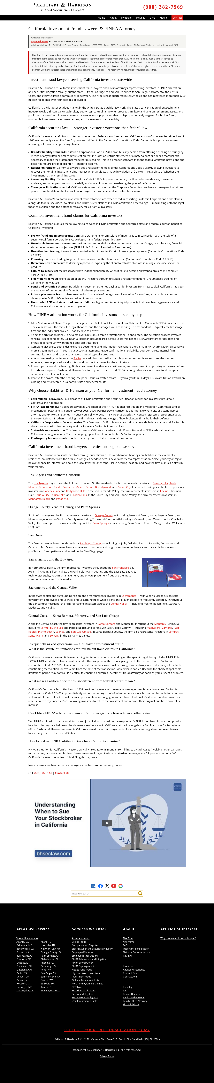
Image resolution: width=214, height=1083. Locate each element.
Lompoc (174, 631)
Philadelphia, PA (49, 959)
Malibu (80, 487)
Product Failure (131, 973)
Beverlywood (103, 487)
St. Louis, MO (48, 983)
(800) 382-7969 (163, 7)
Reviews (127, 955)
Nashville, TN (48, 945)
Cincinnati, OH (24, 966)
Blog (152, 17)
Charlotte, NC (23, 959)
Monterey (160, 624)
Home (101, 17)
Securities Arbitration (83, 990)
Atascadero (153, 627)
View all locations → (27, 938)
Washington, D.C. (50, 990)
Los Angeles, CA (24, 990)
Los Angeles (41, 483)
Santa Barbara (106, 624)
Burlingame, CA (24, 955)
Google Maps (120, 886)
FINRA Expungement (83, 966)
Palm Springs (101, 523)
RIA (125, 990)
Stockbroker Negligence (85, 997)
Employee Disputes (82, 952)
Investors (126, 18)
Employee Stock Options (85, 955)
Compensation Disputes (85, 945)
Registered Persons (133, 997)
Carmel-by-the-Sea (51, 627)
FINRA (77, 358)
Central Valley (119, 603)
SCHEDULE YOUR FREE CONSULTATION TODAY (107, 1029)
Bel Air (90, 487)
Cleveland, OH (24, 969)
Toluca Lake (58, 495)
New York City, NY (50, 948)
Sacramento (129, 596)
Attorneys (128, 941)
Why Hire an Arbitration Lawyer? (178, 938)
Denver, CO (22, 976)
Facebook (100, 886)
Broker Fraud (79, 941)
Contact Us (62, 773)
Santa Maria (35, 635)
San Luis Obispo (81, 631)
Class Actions (130, 976)
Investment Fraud (81, 976)
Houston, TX (23, 983)
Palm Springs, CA (50, 955)
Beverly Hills (160, 483)
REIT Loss (77, 987)
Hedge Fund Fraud (82, 969)
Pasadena (62, 499)
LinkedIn (93, 886)
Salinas (60, 631)
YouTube (113, 886)
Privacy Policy (107, 1056)
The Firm (128, 938)
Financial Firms (131, 1004)
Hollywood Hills (75, 491)
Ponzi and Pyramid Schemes (87, 983)
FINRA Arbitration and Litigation (89, 959)
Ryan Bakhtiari (39, 41)
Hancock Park (51, 491)
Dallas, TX (21, 973)
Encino (164, 491)
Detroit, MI (22, 980)
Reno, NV (46, 969)
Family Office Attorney (135, 1001)
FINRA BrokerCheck (82, 962)
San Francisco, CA (50, 976)
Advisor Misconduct (134, 969)
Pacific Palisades (64, 487)
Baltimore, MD (24, 945)
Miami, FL (46, 941)
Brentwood (45, 487)
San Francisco (120, 567)
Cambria (167, 627)
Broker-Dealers (131, 994)
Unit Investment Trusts (84, 1001)
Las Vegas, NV (24, 987)
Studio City (42, 495)
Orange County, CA (51, 952)
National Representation (136, 952)
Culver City (124, 487)
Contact (177, 17)
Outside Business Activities (86, 980)
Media (163, 18)
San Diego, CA (48, 973)
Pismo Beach (46, 631)
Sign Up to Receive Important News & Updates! (107, 879)
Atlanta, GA (22, 941)
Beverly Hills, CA (25, 948)
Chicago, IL (22, 962)
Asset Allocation (80, 938)
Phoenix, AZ (47, 962)
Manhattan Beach (39, 499)
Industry (140, 18)
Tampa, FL (46, 987)
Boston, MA (22, 952)
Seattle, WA (47, 980)
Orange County (104, 515)
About (113, 18)
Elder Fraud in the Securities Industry (92, 948)
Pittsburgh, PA (48, 966)
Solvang (54, 635)
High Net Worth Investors (86, 973)
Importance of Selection (136, 948)
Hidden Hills (79, 495)
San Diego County (90, 543)
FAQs (126, 945)
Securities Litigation (82, 994)
